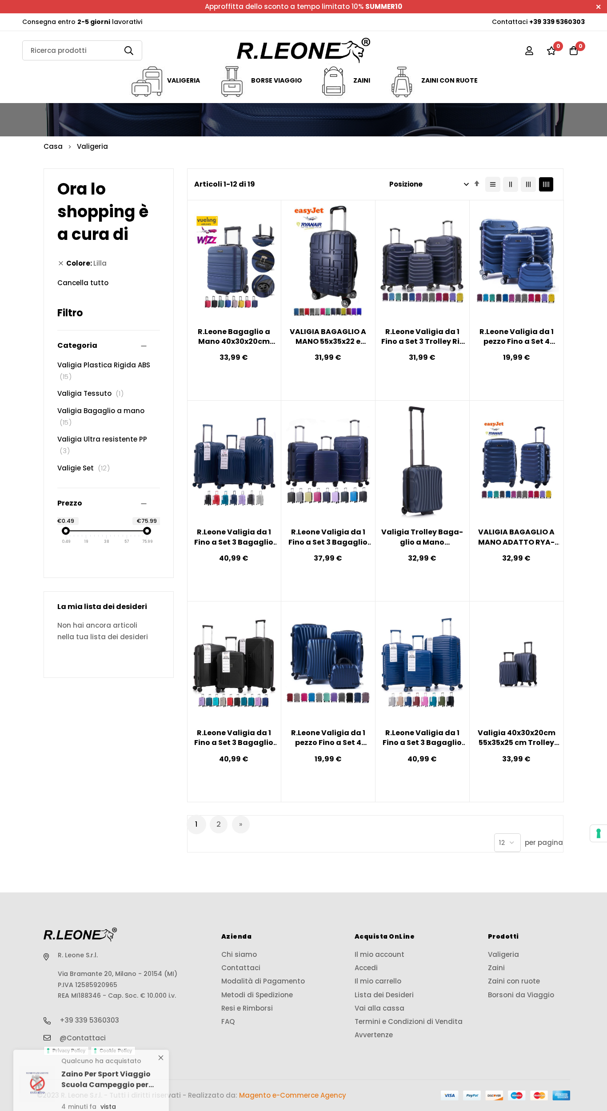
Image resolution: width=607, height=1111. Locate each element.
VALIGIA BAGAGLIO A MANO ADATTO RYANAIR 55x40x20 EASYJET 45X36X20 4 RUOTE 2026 (516, 537)
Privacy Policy (68, 1050)
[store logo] (303, 51)
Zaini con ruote (449, 80)
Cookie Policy (116, 1050)
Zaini (361, 80)
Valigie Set (86, 468)
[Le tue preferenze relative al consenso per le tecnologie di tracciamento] (598, 833)
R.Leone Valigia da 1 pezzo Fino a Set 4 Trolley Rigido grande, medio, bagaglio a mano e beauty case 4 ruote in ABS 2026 (516, 337)
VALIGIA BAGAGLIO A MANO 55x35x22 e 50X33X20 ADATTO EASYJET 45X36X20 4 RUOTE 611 (328, 337)
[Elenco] (492, 184)
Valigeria (183, 80)
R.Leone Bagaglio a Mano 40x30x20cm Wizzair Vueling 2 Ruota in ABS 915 (234, 337)
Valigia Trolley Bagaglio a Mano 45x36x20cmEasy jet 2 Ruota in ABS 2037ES (422, 537)
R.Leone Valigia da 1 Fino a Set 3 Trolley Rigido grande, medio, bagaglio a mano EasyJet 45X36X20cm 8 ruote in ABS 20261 (422, 337)
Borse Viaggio (276, 80)
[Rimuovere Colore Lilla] (61, 263)
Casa (54, 146)
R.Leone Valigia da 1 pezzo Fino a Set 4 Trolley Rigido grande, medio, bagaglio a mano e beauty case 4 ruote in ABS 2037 (328, 738)
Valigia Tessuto (92, 393)
